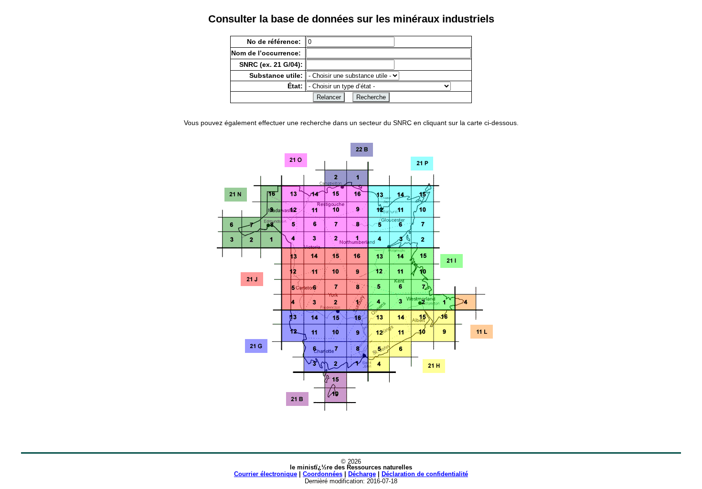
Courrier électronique (265, 474)
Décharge (362, 474)
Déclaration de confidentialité (425, 474)
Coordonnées (322, 474)
